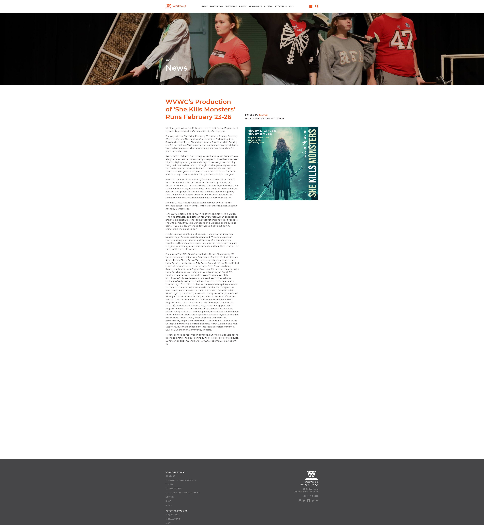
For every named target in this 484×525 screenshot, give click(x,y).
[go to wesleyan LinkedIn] (313, 501)
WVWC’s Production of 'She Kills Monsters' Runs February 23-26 (200, 109)
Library (170, 497)
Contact (170, 476)
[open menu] (310, 6)
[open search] (316, 6)
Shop (168, 501)
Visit (168, 523)
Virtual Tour (173, 519)
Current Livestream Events (181, 480)
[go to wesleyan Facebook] (308, 501)
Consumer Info (174, 488)
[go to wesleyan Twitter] (304, 501)
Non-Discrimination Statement (183, 493)
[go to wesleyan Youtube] (317, 501)
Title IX (169, 484)
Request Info (173, 515)
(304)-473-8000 (310, 496)
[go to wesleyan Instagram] (300, 501)
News (169, 505)
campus (263, 115)
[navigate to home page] (176, 6)
